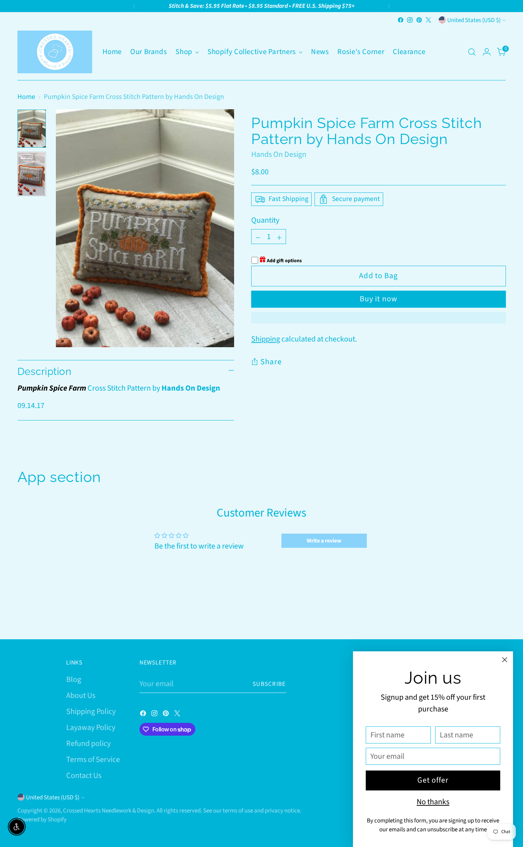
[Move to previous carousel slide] (483, 615)
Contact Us (83, 775)
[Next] (389, 6)
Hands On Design (278, 154)
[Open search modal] (472, 52)
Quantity (265, 220)
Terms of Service (93, 759)
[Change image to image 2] (31, 174)
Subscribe (269, 683)
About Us (80, 695)
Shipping (265, 339)
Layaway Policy (90, 727)
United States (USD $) (474, 20)
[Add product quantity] (279, 236)
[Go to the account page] (487, 52)
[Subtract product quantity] (258, 236)
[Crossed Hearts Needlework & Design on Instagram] (410, 20)
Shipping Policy (91, 711)
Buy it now (378, 299)
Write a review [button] (324, 541)
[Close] (504, 659)
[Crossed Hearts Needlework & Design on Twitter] (428, 20)
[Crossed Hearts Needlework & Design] (54, 52)
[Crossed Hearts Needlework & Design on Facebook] (400, 20)
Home (26, 97)
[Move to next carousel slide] (500, 614)
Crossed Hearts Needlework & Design (108, 810)
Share (271, 361)
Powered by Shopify (42, 819)
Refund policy (88, 743)
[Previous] (134, 6)
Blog (73, 679)
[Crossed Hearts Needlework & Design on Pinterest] (419, 20)
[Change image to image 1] (31, 129)
